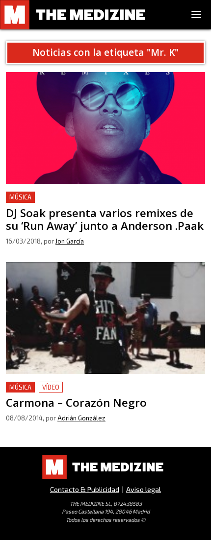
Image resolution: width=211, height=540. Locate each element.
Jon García (69, 241)
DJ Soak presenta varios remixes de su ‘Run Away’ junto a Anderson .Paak (103, 203)
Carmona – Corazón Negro (53, 387)
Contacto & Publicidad (84, 489)
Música (20, 197)
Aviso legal (143, 489)
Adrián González (81, 418)
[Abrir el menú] (196, 14)
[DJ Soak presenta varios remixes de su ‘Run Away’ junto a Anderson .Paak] (105, 128)
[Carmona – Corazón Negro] (105, 318)
